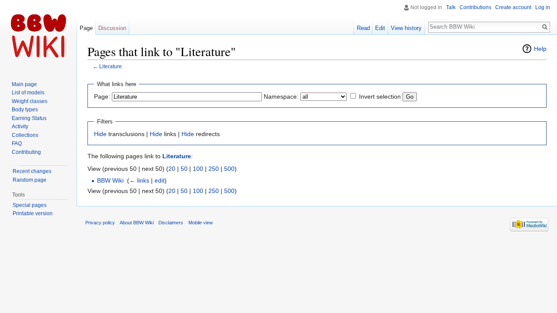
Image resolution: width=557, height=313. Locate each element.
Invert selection (380, 96)
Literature (110, 66)
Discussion (112, 28)
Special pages (30, 205)
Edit (380, 28)
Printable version (33, 213)
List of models (28, 93)
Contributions (475, 7)
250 (213, 168)
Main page (24, 84)
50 (184, 168)
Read (363, 28)
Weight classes (29, 101)
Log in (542, 7)
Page (86, 28)
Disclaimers (170, 222)
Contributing (26, 152)
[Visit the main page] (38, 35)
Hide (100, 133)
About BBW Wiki (137, 222)
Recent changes (32, 171)
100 (198, 168)
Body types (25, 110)
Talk (451, 7)
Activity (20, 126)
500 (229, 168)
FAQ (17, 143)
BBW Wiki (110, 180)
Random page (30, 180)
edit (159, 180)
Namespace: (281, 96)
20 (171, 168)
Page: (102, 96)
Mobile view (200, 222)
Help (540, 48)
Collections (25, 135)
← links (139, 180)
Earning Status (29, 118)
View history (406, 28)
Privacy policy (100, 222)
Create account (513, 7)
